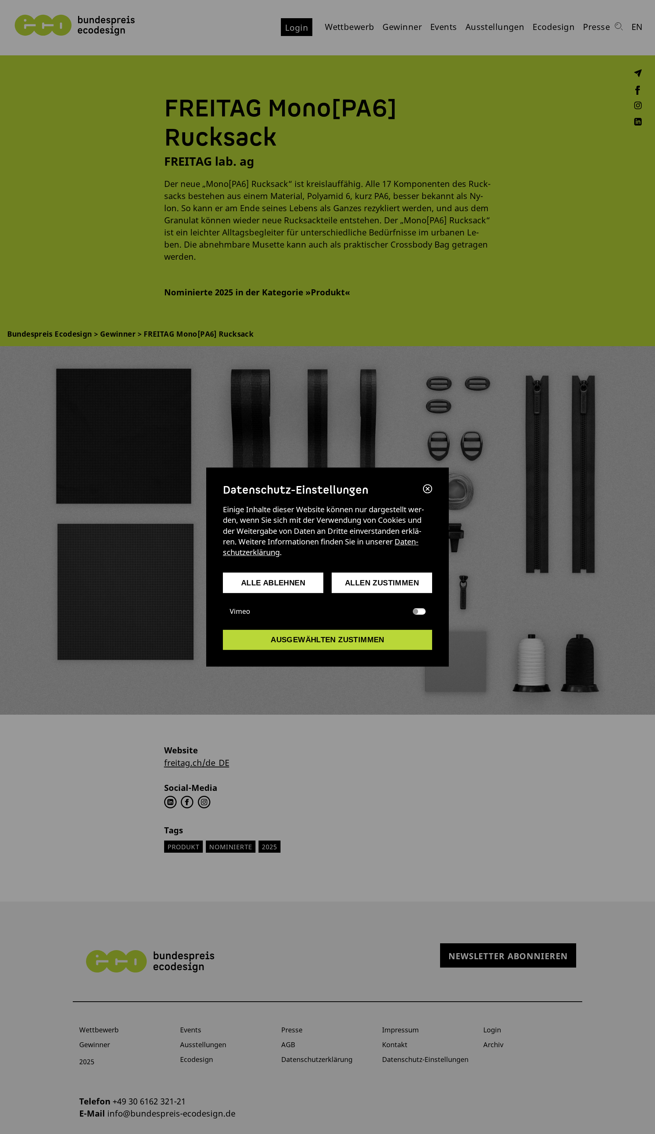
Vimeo (240, 611)
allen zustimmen (382, 583)
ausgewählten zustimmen (327, 639)
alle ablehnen (273, 583)
